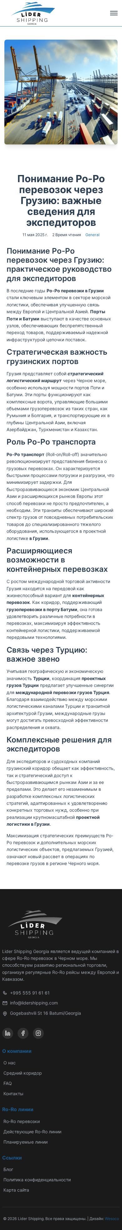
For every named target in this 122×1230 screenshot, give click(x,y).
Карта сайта (16, 1190)
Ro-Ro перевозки (21, 1121)
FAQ (7, 1083)
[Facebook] (23, 1033)
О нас (9, 1062)
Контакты (13, 1093)
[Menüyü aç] (114, 13)
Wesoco (112, 1218)
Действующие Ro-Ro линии (32, 1131)
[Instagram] (38, 1033)
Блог (8, 1169)
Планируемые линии (25, 1142)
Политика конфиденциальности (37, 1179)
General (92, 234)
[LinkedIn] (7, 1033)
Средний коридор (22, 1073)
